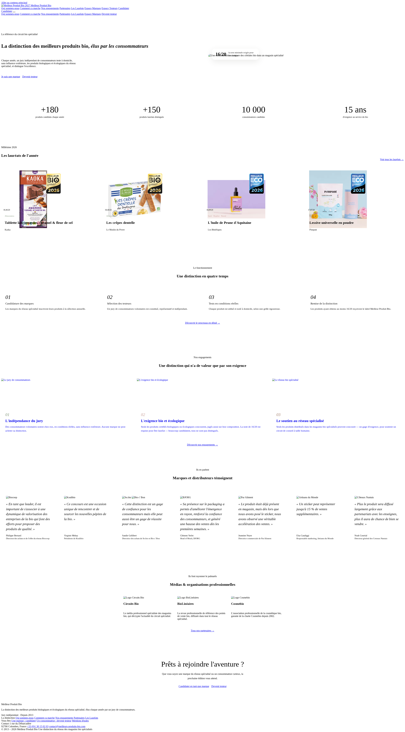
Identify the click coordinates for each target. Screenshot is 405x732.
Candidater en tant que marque (194, 686)
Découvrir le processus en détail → (202, 323)
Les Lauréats (77, 8)
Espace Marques (92, 8)
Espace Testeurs (110, 8)
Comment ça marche (30, 8)
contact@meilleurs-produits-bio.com (67, 726)
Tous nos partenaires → (202, 630)
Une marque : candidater (23, 720)
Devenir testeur (109, 14)
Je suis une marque (10, 76)
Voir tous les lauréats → (392, 159)
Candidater (123, 8)
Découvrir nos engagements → (202, 444)
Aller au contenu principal (14, 2)
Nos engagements (50, 8)
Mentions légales (80, 720)
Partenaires (64, 8)
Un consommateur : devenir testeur (54, 720)
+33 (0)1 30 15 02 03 (37, 726)
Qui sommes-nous (10, 8)
